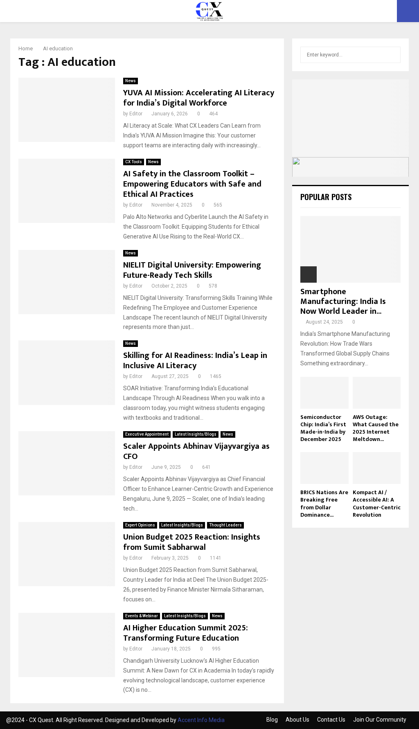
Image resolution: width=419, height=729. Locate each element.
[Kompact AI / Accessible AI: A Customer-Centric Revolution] (377, 468)
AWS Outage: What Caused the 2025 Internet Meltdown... (376, 428)
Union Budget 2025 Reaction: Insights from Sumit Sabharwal (191, 542)
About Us (297, 719)
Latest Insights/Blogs (195, 434)
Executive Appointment (147, 434)
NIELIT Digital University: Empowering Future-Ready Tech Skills (192, 270)
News (130, 81)
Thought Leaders (225, 525)
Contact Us (331, 719)
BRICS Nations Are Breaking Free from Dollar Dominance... (324, 503)
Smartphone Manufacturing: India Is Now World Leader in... (343, 301)
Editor (135, 114)
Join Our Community (379, 719)
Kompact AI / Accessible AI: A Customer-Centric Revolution (377, 503)
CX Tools (133, 162)
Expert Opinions (140, 525)
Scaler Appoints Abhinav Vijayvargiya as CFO (196, 451)
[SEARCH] (392, 55)
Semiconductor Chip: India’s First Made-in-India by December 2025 (323, 428)
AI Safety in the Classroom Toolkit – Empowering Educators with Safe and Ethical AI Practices (192, 184)
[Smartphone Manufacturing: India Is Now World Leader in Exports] (350, 249)
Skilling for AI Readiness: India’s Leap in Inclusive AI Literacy (195, 361)
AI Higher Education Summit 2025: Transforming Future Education (185, 633)
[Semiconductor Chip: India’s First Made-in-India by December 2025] (324, 393)
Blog (272, 719)
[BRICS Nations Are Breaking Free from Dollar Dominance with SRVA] (324, 468)
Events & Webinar (141, 616)
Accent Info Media (201, 720)
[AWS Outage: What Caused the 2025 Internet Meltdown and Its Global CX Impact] (377, 393)
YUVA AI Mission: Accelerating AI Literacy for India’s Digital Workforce (198, 98)
